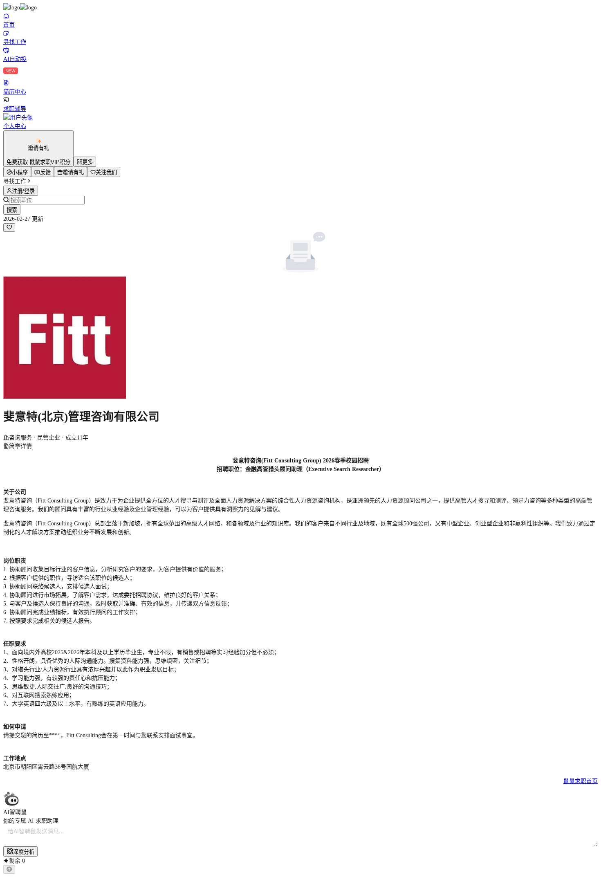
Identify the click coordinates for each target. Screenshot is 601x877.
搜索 (12, 210)
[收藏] (9, 227)
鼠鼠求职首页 (580, 781)
